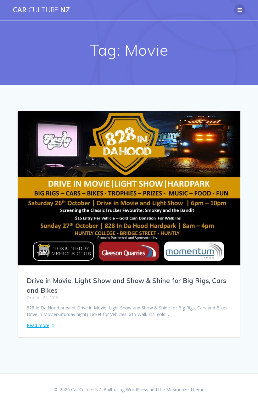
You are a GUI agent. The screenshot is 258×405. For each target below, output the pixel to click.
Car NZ (41, 9)
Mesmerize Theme (185, 389)
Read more (38, 325)
